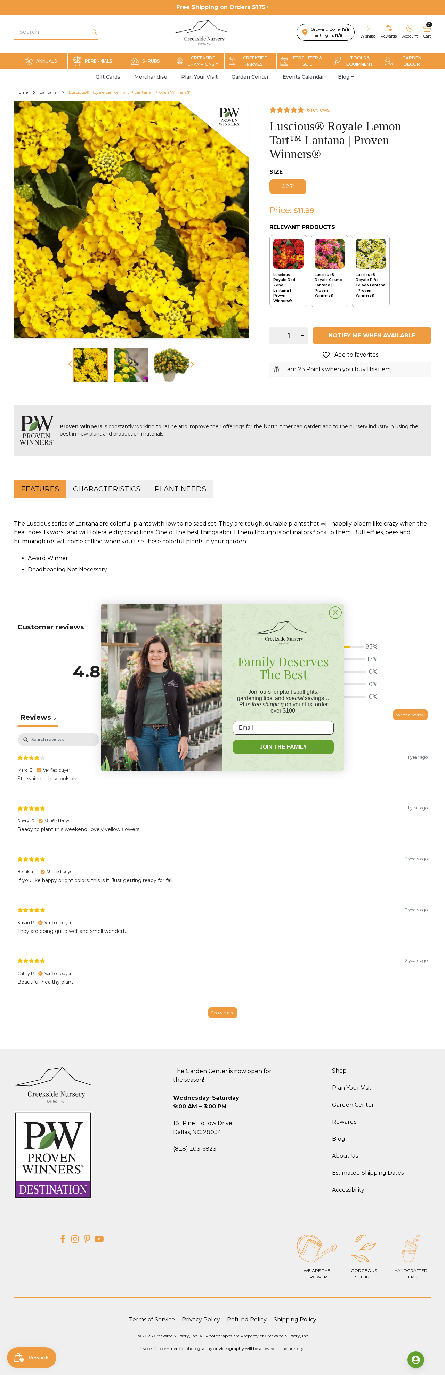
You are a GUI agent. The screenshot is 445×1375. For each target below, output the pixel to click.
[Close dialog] (335, 613)
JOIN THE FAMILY (283, 747)
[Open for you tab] (415, 1359)
